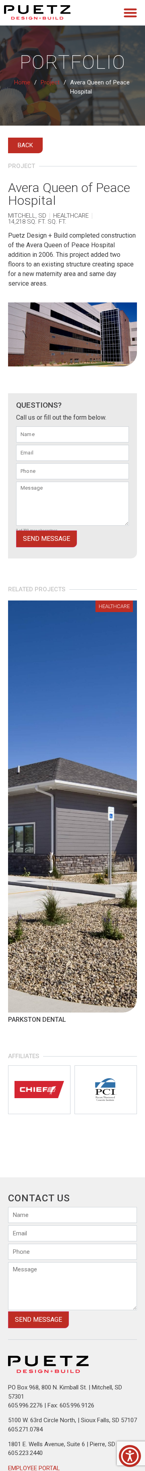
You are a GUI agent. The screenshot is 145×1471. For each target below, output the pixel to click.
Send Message (46, 538)
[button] (130, 12)
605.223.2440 (25, 1453)
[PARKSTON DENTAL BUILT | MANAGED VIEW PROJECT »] (72, 806)
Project (50, 82)
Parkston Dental (37, 1019)
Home (22, 82)
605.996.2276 (25, 1405)
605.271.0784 (25, 1429)
